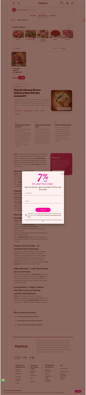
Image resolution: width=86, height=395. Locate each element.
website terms (47, 215)
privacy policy (40, 215)
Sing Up (43, 210)
